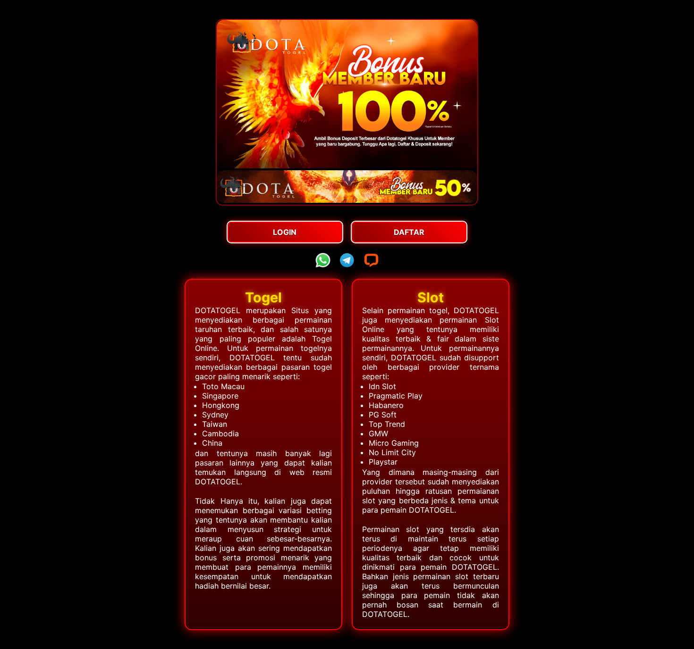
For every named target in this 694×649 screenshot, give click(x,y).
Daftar (409, 232)
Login (284, 232)
